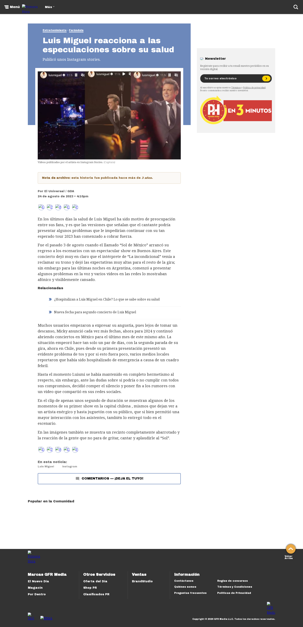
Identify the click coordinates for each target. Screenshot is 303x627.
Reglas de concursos (232, 580)
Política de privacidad (254, 87)
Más (48, 7)
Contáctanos (183, 580)
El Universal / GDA (59, 191)
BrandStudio (142, 581)
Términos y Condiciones (234, 586)
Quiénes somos (185, 586)
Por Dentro (37, 594)
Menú (15, 7)
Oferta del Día (95, 581)
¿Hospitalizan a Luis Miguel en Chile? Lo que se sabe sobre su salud (107, 299)
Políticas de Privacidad (234, 593)
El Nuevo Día (38, 581)
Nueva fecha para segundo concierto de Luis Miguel (95, 312)
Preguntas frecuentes (190, 593)
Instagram (69, 466)
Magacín (35, 587)
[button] (50, 207)
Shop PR (90, 587)
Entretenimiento (55, 30)
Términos (236, 87)
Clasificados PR (96, 594)
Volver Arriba (289, 557)
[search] (296, 7)
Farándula (76, 30)
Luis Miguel (46, 466)
